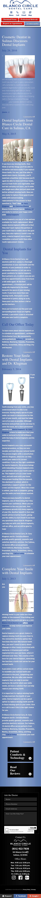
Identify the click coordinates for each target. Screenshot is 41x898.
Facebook (22, 896)
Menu (11, 15)
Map (30, 15)
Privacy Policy (26, 889)
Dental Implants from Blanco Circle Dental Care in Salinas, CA (17, 124)
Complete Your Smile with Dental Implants (17, 570)
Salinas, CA (29, 209)
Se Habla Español (32, 23)
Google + (35, 896)
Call (17, 15)
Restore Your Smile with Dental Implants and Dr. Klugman (17, 359)
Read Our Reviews (15, 770)
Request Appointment (7, 896)
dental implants (12, 215)
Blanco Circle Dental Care (12, 623)
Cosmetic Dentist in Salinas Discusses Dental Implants (16, 40)
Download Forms (9, 19)
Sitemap (33, 889)
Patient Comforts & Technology (17, 754)
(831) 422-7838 (20, 848)
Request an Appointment (12, 23)
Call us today (11, 734)
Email (24, 15)
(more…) (5, 112)
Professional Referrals (29, 19)
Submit (32, 828)
